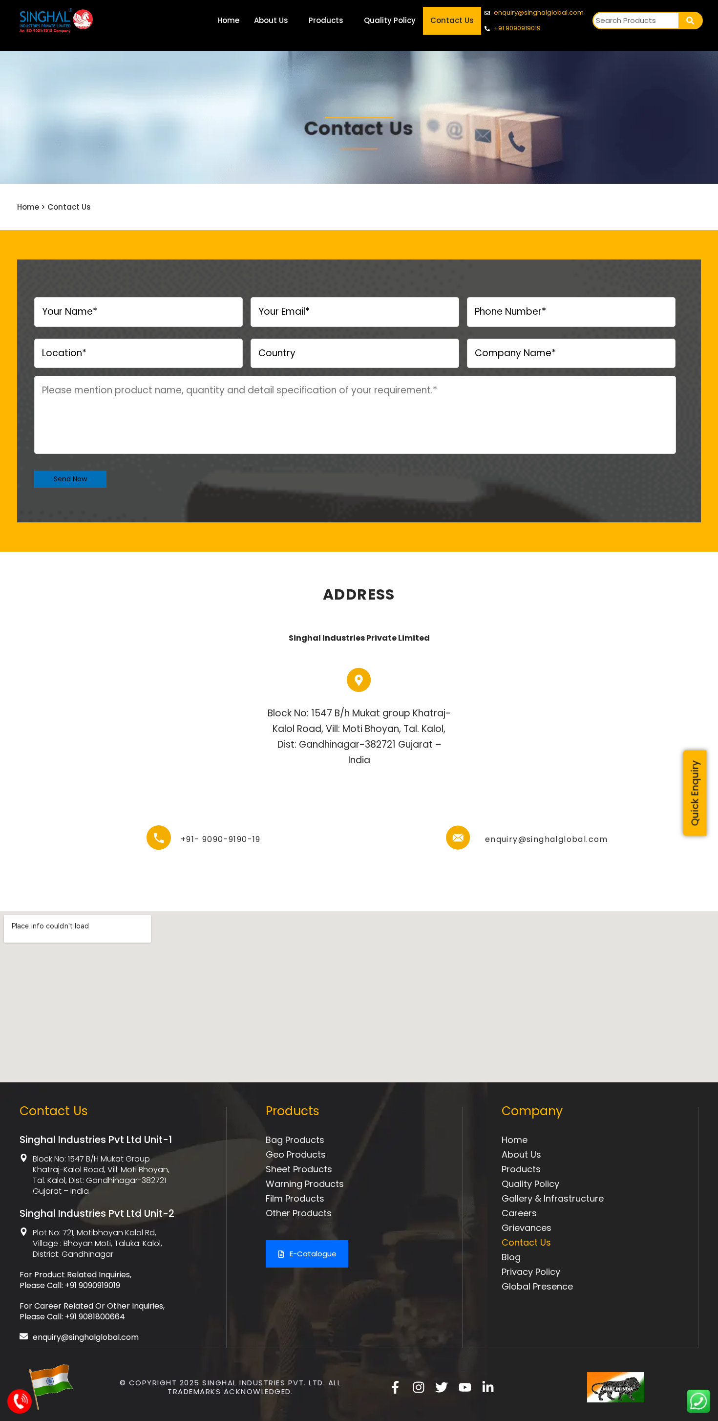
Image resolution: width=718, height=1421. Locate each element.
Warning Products (305, 1184)
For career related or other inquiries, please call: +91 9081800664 (92, 1311)
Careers (519, 1213)
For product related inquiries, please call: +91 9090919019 (75, 1280)
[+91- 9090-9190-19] (159, 837)
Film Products (295, 1198)
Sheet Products (299, 1169)
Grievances (526, 1228)
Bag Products (295, 1140)
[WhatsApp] (698, 1410)
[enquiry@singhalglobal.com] (458, 837)
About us (521, 1154)
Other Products (299, 1213)
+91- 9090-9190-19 (221, 839)
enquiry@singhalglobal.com (546, 839)
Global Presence (537, 1286)
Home (228, 20)
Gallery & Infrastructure (553, 1198)
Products (326, 20)
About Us (271, 20)
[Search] (690, 20)
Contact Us (452, 20)
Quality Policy (390, 20)
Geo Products (296, 1154)
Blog (511, 1257)
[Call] (20, 1408)
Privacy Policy (531, 1272)
